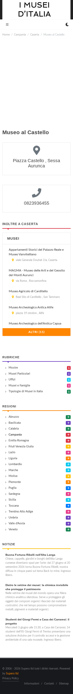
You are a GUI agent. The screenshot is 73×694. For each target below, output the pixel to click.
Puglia (12, 487)
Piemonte (15, 482)
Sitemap (64, 683)
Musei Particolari (19, 373)
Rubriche (10, 357)
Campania (20, 34)
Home (6, 34)
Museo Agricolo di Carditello (28, 291)
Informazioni (31, 683)
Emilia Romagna (19, 440)
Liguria (13, 458)
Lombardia (15, 464)
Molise (13, 476)
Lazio (12, 452)
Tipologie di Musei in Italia (26, 391)
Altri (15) (36, 332)
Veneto (13, 529)
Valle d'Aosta (17, 523)
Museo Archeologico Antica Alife (31, 307)
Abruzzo (14, 416)
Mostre (13, 367)
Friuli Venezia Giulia (21, 446)
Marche (13, 470)
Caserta (34, 34)
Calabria (14, 428)
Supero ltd (12, 673)
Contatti (49, 683)
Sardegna (14, 493)
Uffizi (12, 379)
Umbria (13, 517)
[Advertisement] (36, 82)
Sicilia (12, 499)
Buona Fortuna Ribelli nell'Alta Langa (30, 554)
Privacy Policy (10, 678)
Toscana (14, 505)
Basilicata (15, 422)
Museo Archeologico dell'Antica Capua (35, 323)
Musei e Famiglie (19, 385)
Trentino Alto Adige (21, 511)
